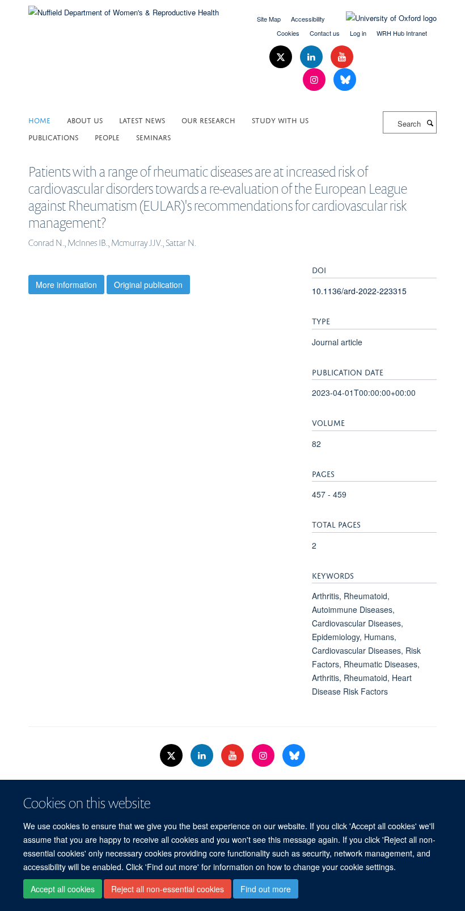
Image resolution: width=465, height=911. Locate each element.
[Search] (430, 122)
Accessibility (308, 18)
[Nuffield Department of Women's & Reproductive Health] (123, 8)
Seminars (153, 136)
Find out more (265, 889)
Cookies (288, 32)
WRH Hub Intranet (402, 32)
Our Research (208, 119)
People (107, 136)
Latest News (142, 119)
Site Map (269, 18)
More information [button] (66, 284)
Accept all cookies (63, 889)
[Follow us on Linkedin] (312, 57)
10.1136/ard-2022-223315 (359, 290)
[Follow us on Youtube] (342, 57)
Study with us (280, 119)
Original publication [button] (148, 284)
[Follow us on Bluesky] (344, 79)
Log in (358, 32)
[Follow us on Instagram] (315, 79)
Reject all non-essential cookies (167, 889)
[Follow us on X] (281, 57)
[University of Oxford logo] (383, 18)
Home (39, 119)
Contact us (325, 32)
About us (85, 119)
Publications (53, 136)
